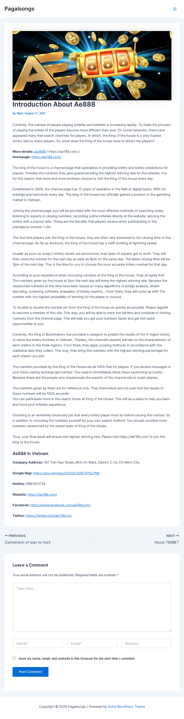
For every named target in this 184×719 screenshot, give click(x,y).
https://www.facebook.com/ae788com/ (60, 505)
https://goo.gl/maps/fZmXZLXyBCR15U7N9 (66, 473)
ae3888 (39, 152)
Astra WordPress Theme (126, 707)
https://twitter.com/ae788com (49, 516)
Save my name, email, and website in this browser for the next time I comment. (77, 658)
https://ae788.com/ (46, 157)
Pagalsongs (19, 8)
